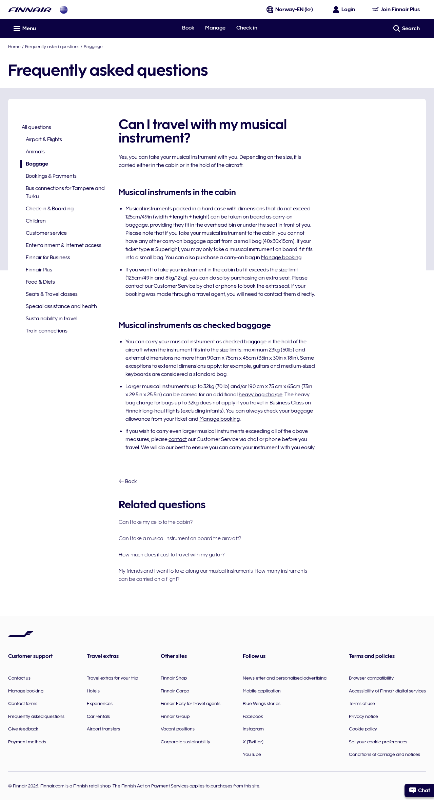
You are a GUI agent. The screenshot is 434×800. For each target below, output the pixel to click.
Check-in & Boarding (50, 209)
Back (130, 481)
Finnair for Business (48, 257)
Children (36, 221)
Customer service (46, 233)
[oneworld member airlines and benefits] (64, 9)
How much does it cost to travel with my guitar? (171, 555)
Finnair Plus (39, 270)
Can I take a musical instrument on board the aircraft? (180, 538)
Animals (35, 152)
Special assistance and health (61, 306)
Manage (215, 28)
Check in (246, 28)
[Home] (30, 9)
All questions (36, 127)
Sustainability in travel (51, 319)
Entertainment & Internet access (63, 245)
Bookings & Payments (51, 176)
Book (188, 28)
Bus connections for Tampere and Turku (65, 192)
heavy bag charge (260, 395)
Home (14, 46)
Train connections (46, 331)
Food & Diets (40, 282)
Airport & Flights (44, 139)
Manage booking (281, 257)
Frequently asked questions (52, 46)
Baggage (93, 46)
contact (178, 439)
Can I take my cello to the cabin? (156, 522)
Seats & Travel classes (52, 294)
